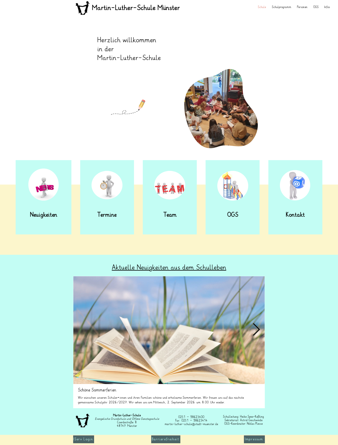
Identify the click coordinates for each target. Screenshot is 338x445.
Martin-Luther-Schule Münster (136, 8)
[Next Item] (256, 330)
